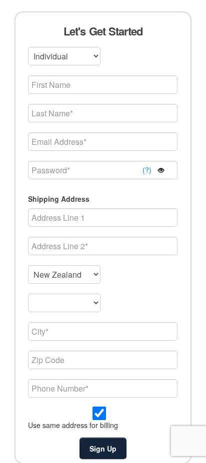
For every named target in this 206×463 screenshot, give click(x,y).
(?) (147, 169)
